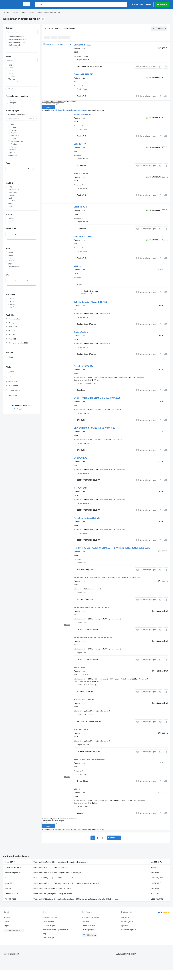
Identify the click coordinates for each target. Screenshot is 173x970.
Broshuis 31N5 (80, 207)
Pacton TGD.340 (81, 173)
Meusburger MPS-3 (82, 114)
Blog (44, 934)
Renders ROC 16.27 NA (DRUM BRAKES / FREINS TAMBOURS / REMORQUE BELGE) (112, 548)
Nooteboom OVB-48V (83, 366)
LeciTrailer (78, 266)
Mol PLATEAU (80, 488)
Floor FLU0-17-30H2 (83, 236)
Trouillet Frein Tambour (84, 699)
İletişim (6, 926)
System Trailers (81, 332)
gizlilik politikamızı (62, 110)
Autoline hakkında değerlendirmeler (56, 930)
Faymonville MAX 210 (83, 74)
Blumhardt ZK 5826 (82, 45)
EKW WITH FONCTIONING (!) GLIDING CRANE (94, 428)
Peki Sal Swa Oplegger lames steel (89, 759)
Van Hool (78, 789)
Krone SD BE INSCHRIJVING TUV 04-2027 (93, 607)
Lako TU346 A (80, 144)
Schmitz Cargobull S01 (13, 873)
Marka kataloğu (48, 938)
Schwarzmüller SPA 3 (13, 867)
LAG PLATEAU (80, 458)
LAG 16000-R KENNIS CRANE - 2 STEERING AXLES (97, 398)
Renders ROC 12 (11, 894)
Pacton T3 (8, 878)
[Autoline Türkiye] (12, 4)
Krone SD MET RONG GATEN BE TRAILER (93, 637)
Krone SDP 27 (10, 862)
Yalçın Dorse (79, 667)
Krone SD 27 (9, 883)
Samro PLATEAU (81, 729)
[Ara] (37, 4)
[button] (160, 66)
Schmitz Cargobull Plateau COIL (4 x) (90, 302)
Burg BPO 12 (10, 888)
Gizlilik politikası (48, 922)
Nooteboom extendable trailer (87, 518)
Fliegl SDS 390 (10, 899)
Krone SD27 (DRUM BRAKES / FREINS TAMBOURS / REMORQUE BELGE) (107, 577)
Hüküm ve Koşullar (50, 918)
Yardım (6, 922)
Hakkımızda (8, 918)
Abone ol (48, 107)
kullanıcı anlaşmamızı (79, 110)
